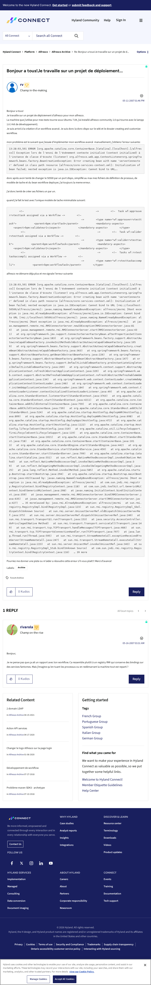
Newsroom (66, 908)
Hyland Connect (12, 52)
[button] (11, 592)
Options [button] (141, 52)
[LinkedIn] (41, 863)
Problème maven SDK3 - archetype (26, 788)
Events (107, 879)
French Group (91, 716)
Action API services (17, 728)
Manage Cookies (38, 979)
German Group (92, 738)
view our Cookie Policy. (81, 971)
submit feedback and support (91, 5)
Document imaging (18, 908)
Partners (64, 894)
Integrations (66, 845)
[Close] (145, 965)
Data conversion (16, 901)
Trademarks (93, 944)
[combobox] (57, 35)
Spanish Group (92, 727)
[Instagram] (31, 863)
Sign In (121, 20)
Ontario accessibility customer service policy (55, 949)
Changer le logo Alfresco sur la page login (29, 748)
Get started (60, 5)
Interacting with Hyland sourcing (102, 949)
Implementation (16, 879)
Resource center (112, 823)
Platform (29, 52)
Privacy (19, 944)
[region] (75, 972)
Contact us (15, 844)
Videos (107, 845)
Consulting (13, 894)
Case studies (67, 823)
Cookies (30, 944)
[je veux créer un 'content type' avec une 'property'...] (139, 611)
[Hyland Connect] (28, 20)
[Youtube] (50, 863)
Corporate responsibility (73, 901)
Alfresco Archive (61, 52)
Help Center (90, 790)
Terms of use (45, 944)
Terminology (111, 831)
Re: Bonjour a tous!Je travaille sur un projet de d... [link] (101, 52)
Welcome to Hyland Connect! (102, 779)
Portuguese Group (95, 721)
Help (107, 20)
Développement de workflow (23, 768)
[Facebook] (11, 863)
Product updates (113, 852)
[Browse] (140, 20)
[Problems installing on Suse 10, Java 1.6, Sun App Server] (145, 611)
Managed (12, 886)
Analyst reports (68, 831)
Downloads (110, 838)
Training (108, 886)
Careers (64, 879)
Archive (21, 567)
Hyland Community (85, 20)
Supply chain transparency (119, 944)
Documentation (112, 894)
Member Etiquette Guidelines (102, 785)
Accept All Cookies (64, 979)
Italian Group (91, 732)
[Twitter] (21, 863)
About (63, 886)
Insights (64, 838)
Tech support (111, 901)
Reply (137, 591)
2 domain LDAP (15, 709)
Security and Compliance (70, 944)
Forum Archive (17, 577)
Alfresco (43, 52)
